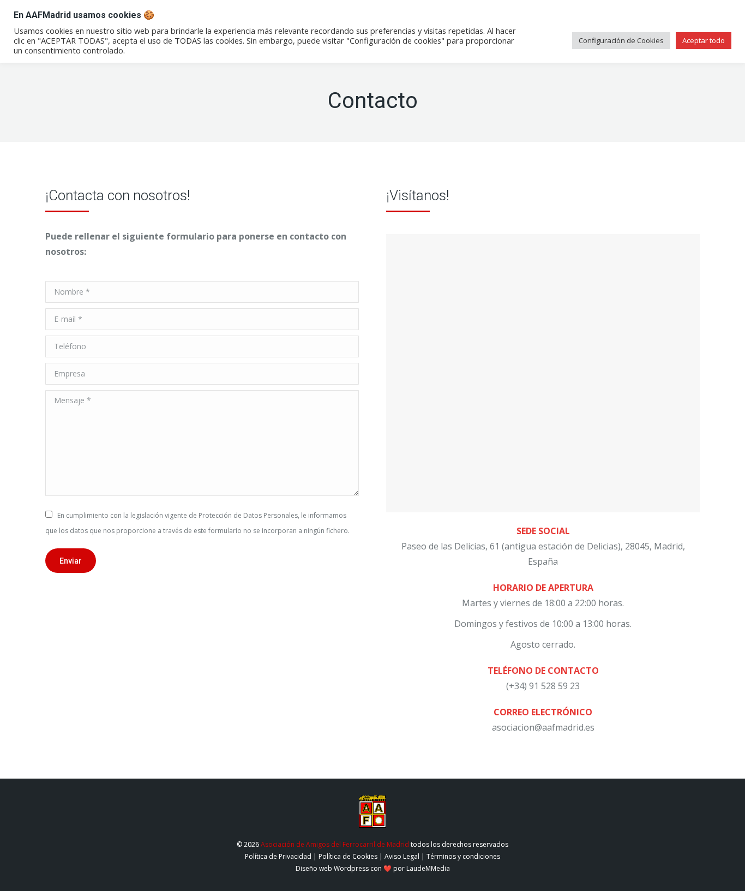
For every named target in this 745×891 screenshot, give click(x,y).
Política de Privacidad (278, 856)
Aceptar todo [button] (703, 40)
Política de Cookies (348, 856)
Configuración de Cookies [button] (621, 40)
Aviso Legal (401, 856)
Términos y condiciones (463, 856)
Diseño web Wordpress (332, 868)
